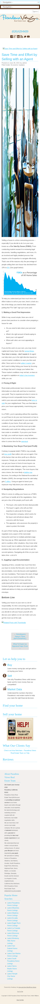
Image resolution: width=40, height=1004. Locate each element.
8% (8, 267)
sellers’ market (26, 363)
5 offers (8, 481)
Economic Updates (18, 65)
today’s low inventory (27, 375)
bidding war (28, 472)
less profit (7, 454)
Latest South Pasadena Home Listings (13, 961)
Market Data (14, 689)
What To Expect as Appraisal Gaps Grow (20, 646)
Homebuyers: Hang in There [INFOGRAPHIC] (20, 636)
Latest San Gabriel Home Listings (12, 948)
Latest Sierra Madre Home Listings (12, 968)
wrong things (29, 351)
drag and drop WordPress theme (27, 987)
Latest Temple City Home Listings (12, 976)
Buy (9, 664)
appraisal (24, 441)
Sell (9, 675)
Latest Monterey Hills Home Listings (13, 940)
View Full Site (20, 1000)
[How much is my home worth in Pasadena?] (20, 729)
